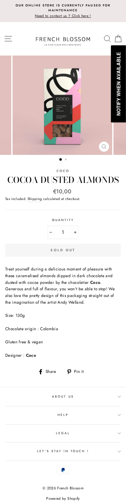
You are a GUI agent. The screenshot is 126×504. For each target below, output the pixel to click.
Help (63, 415)
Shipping (35, 198)
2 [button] (66, 160)
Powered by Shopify (63, 498)
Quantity (63, 220)
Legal (63, 433)
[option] (63, 11)
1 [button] (60, 159)
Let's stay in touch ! (63, 451)
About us (63, 396)
